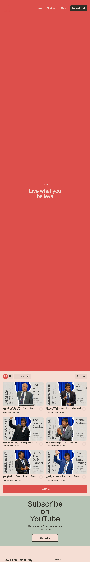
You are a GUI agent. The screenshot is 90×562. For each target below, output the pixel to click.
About (58, 559)
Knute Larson (7, 412)
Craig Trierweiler (51, 412)
